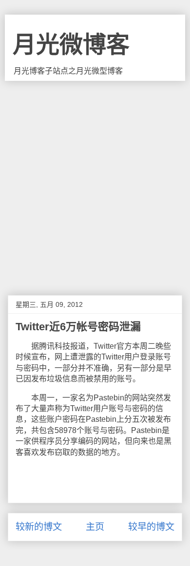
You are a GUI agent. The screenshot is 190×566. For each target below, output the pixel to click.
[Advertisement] (95, 181)
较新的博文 (39, 527)
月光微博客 (71, 44)
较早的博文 (151, 527)
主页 (95, 527)
